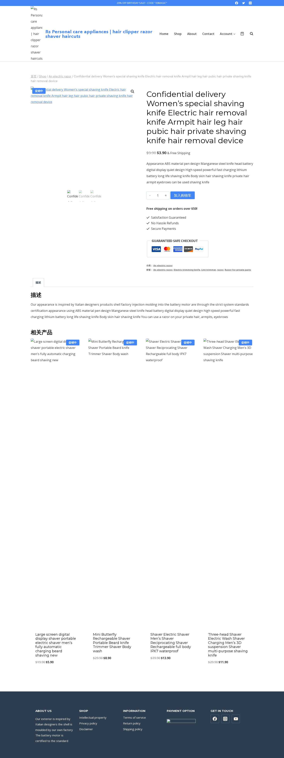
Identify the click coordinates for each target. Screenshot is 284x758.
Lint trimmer (208, 269)
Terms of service (134, 717)
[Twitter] (244, 3)
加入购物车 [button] (113, 670)
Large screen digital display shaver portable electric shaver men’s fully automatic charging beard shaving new (55, 644)
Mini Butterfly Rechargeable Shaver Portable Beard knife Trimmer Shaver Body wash (112, 642)
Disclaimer (86, 729)
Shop (178, 34)
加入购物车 (182, 195)
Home (164, 34)
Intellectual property (92, 717)
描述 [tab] (38, 282)
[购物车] (242, 34)
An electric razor (163, 265)
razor (220, 269)
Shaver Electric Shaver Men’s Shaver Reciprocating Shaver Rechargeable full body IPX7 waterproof (171, 642)
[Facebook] (237, 3)
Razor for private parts (238, 269)
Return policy (131, 723)
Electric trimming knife (187, 269)
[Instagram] (250, 3)
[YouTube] (236, 719)
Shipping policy (132, 729)
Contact (208, 34)
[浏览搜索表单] (249, 34)
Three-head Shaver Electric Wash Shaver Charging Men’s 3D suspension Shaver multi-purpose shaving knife (228, 644)
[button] (132, 91)
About (192, 34)
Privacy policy (88, 723)
